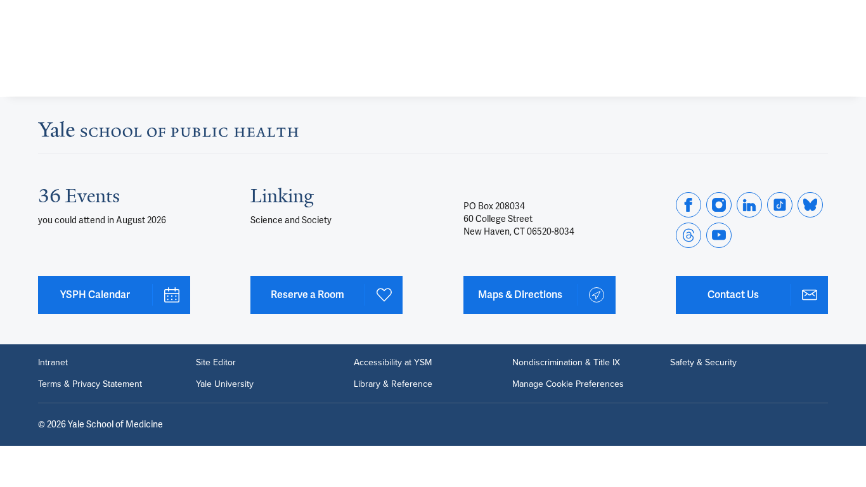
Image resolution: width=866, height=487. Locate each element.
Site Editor (216, 362)
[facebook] (688, 205)
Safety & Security (703, 362)
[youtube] (719, 235)
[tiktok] (779, 205)
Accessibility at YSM (393, 362)
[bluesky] (810, 205)
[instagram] (719, 205)
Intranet (53, 362)
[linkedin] (749, 205)
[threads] (688, 235)
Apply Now (771, 64)
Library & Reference (393, 384)
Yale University (225, 384)
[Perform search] (820, 16)
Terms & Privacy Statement (90, 384)
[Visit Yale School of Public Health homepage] (168, 133)
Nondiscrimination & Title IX (566, 362)
